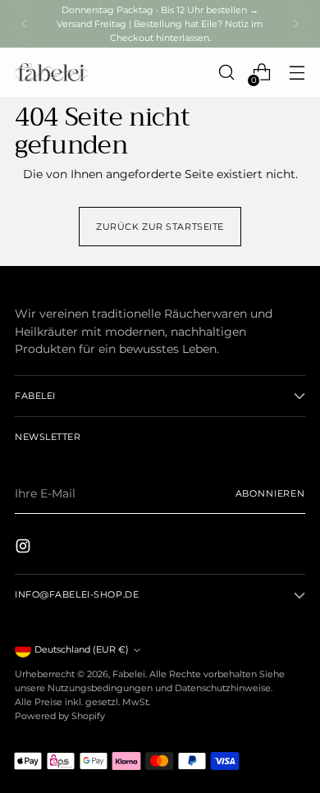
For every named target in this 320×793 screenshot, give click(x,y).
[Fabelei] (52, 72)
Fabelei (128, 674)
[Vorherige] (25, 24)
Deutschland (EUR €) (81, 649)
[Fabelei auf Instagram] (24, 549)
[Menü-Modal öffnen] (296, 72)
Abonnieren (270, 493)
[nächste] (295, 24)
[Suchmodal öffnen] (226, 72)
